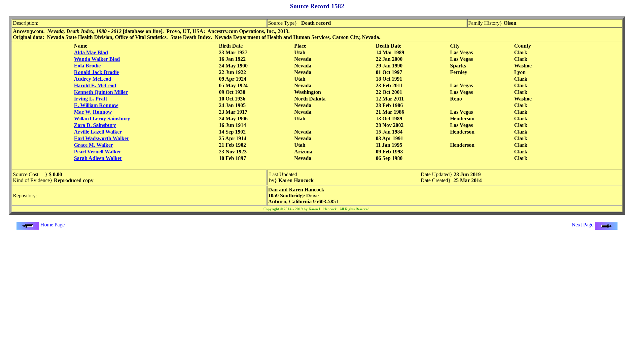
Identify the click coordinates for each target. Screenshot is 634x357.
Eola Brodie (87, 65)
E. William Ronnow (96, 105)
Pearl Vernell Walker (97, 151)
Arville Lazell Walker (98, 132)
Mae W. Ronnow (93, 112)
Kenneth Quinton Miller (101, 92)
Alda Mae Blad (91, 52)
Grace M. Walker (93, 145)
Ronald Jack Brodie (96, 72)
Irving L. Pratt (90, 98)
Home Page (52, 224)
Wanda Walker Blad (97, 59)
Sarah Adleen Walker (98, 158)
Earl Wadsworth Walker (101, 138)
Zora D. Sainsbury (95, 125)
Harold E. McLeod (95, 85)
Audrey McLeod (92, 79)
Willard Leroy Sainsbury (102, 118)
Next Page (583, 224)
